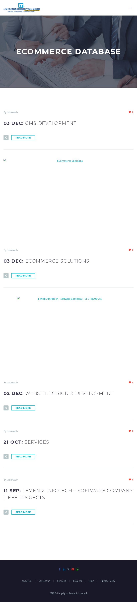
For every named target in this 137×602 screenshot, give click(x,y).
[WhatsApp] (77, 569)
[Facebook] (59, 569)
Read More (23, 137)
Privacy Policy (108, 581)
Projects (77, 581)
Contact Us (44, 581)
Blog (91, 581)
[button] (6, 137)
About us (26, 581)
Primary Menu (130, 8)
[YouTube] (73, 569)
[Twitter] (68, 569)
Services (61, 581)
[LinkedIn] (64, 569)
